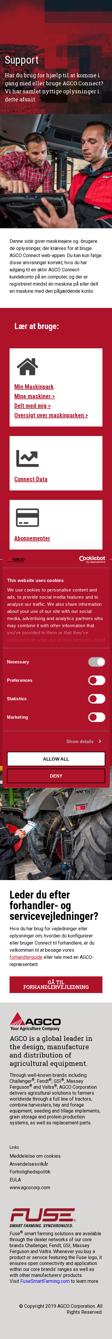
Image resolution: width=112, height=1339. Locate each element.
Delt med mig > (32, 405)
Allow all (56, 758)
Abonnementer (32, 538)
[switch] (96, 680)
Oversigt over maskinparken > (51, 415)
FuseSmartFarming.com (45, 1281)
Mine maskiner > (34, 396)
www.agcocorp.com (30, 1187)
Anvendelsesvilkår (29, 1164)
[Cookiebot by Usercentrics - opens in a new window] (79, 560)
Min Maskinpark (34, 386)
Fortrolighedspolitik (30, 1172)
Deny (56, 775)
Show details (79, 741)
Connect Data (30, 479)
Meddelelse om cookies (35, 1156)
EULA (15, 1180)
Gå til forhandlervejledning (56, 984)
